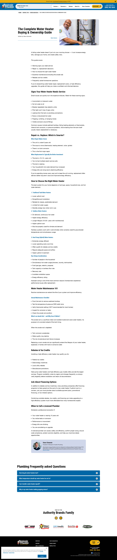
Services (37, 541)
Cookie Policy (11, 552)
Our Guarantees (54, 541)
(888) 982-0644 (110, 7)
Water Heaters (34, 12)
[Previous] (56, 518)
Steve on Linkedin (46, 450)
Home (19, 12)
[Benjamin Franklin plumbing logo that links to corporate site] (8, 6)
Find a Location (21, 7)
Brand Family (53, 543)
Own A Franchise (39, 545)
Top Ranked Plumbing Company (60, 1)
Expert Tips (26, 12)
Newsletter (53, 545)
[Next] (60, 518)
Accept (42, 556)
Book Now (95, 6)
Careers (37, 543)
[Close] (46, 548)
